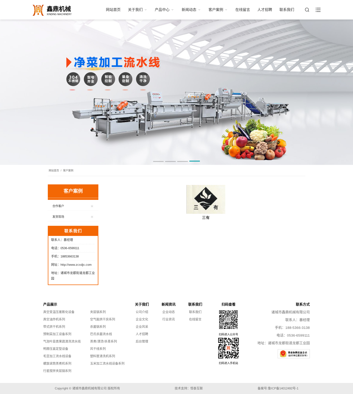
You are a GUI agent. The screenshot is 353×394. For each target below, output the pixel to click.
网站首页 (113, 10)
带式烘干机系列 (54, 326)
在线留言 (242, 10)
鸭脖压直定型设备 (55, 349)
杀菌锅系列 (98, 326)
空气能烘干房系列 (102, 319)
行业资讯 (168, 319)
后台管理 (142, 341)
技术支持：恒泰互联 (189, 388)
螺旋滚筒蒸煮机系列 (57, 363)
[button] (158, 161)
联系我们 (286, 10)
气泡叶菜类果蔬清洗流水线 (62, 341)
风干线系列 (98, 349)
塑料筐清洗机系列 (102, 356)
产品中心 (163, 10)
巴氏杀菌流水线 (101, 334)
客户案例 (216, 10)
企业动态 (168, 312)
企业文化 (142, 319)
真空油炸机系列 (54, 319)
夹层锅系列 (98, 312)
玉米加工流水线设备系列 (107, 363)
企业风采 (142, 326)
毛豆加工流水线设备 (57, 356)
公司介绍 (142, 312)
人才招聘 (264, 10)
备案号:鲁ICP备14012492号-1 (278, 388)
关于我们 (136, 10)
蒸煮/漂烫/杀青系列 (103, 341)
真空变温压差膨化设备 (58, 312)
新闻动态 (189, 10)
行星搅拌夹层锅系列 (57, 371)
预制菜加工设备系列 (57, 334)
